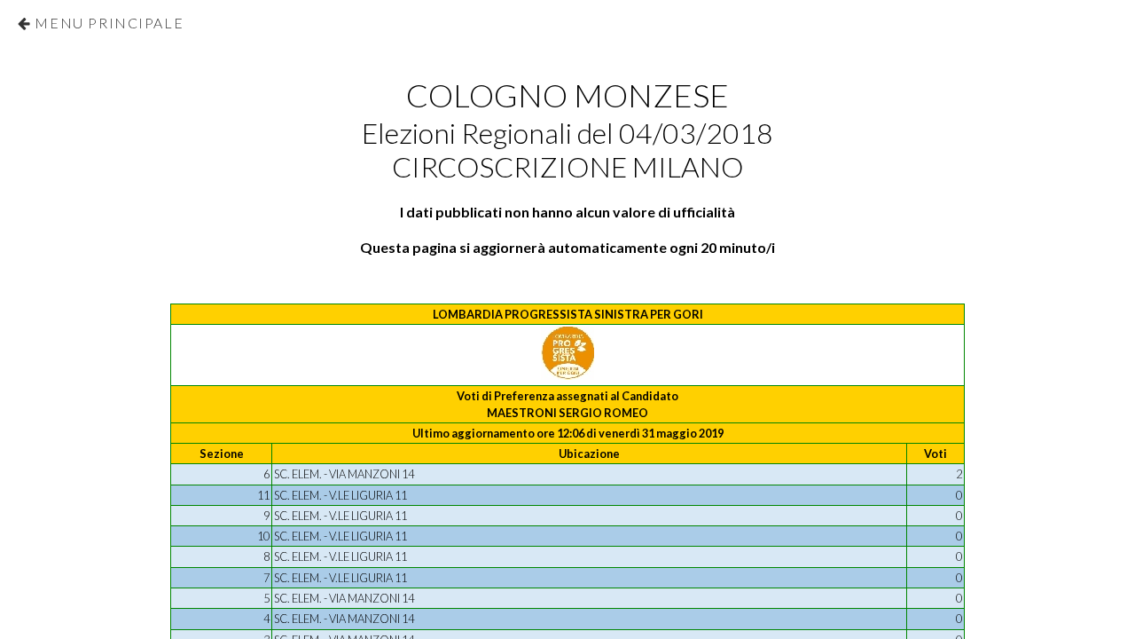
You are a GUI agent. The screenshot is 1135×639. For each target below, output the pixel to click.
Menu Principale (109, 22)
